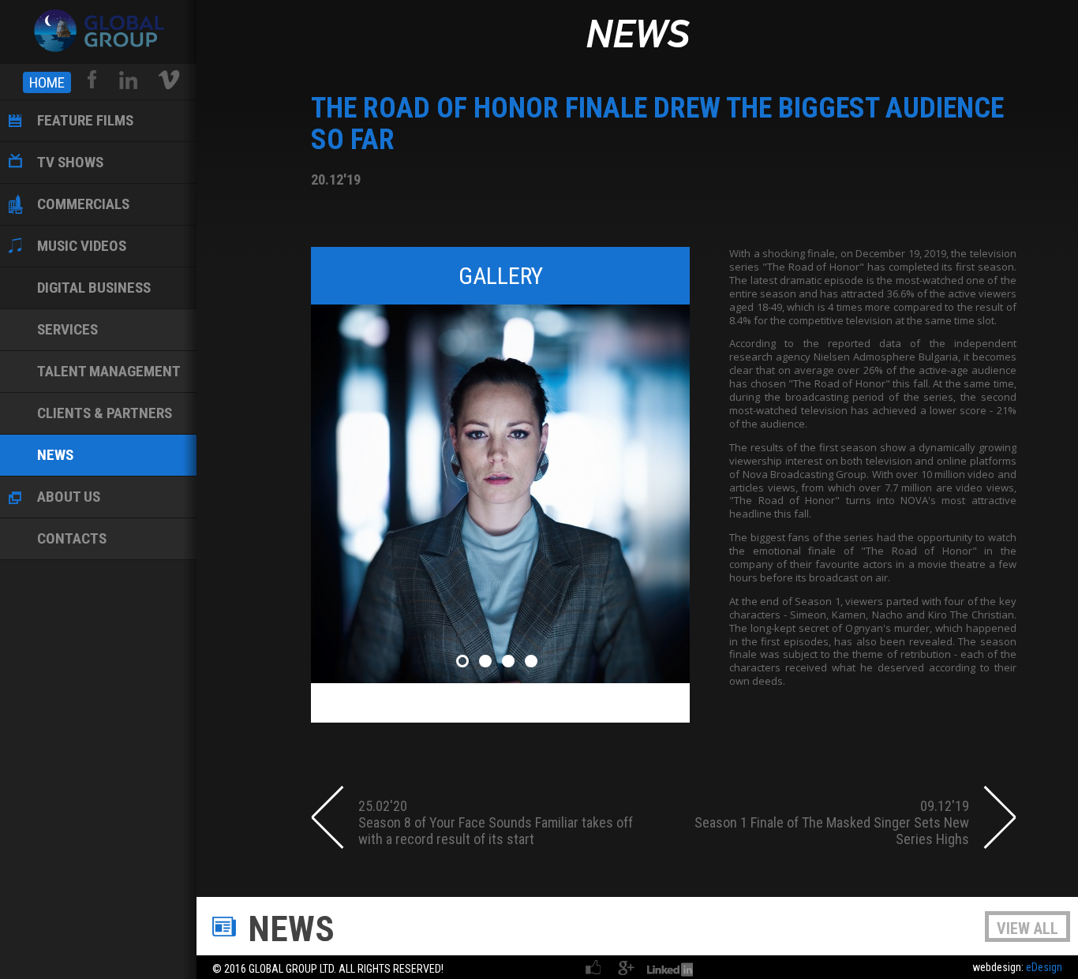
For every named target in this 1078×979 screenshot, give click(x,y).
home (47, 82)
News (637, 36)
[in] (128, 80)
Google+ (626, 967)
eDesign (1044, 967)
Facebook (594, 967)
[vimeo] (169, 80)
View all (1027, 928)
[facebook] (93, 80)
